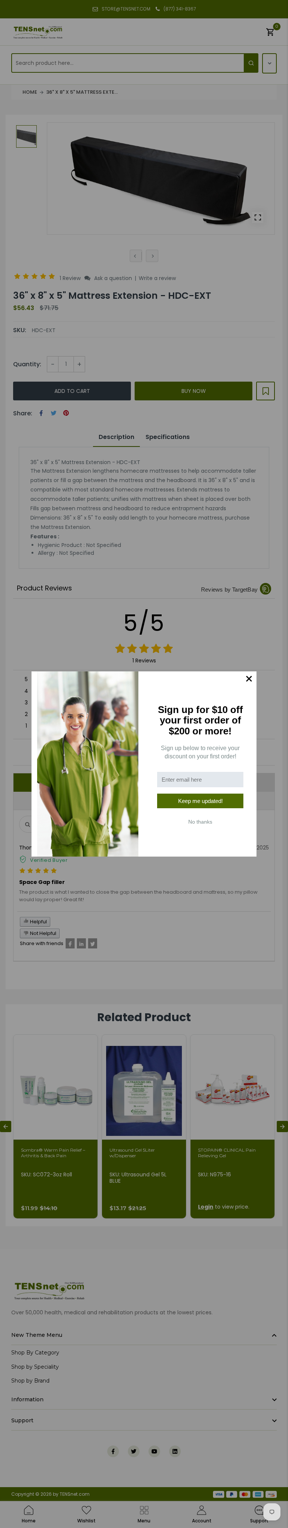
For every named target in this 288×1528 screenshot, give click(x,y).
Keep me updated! (200, 801)
